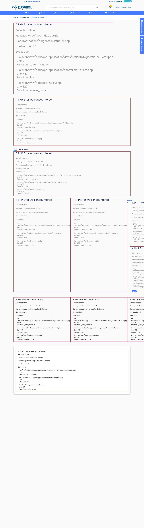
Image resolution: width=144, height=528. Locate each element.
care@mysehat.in (34, 2)
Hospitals (60, 13)
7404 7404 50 (18, 2)
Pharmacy (94, 13)
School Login (127, 7)
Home (31, 13)
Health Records (113, 13)
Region (110, 1)
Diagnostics (77, 13)
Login (118, 7)
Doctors (44, 13)
